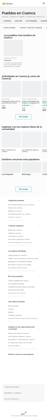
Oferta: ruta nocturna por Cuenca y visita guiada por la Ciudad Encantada (23, 259)
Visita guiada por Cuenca (17, 255)
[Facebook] (20, 407)
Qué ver (18, 21)
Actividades (31, 21)
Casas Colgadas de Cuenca (18, 281)
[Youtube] (29, 407)
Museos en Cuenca (15, 208)
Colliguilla (7, 60)
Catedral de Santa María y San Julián (21, 287)
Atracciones (9, 28)
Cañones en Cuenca (15, 236)
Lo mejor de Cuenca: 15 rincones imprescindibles (20, 344)
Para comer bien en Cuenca (9, 150)
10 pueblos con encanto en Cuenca (21, 339)
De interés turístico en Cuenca (19, 214)
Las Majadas (7, 174)
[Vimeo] (26, 407)
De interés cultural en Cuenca (19, 239)
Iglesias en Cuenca (15, 211)
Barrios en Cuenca (15, 230)
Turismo (7, 21)
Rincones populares (15, 276)
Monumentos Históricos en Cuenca (21, 205)
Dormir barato (13, 306)
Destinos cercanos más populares (20, 159)
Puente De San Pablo (16, 290)
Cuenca (11, 309)
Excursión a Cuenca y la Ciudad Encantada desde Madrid (19, 266)
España (10, 312)
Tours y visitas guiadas (31, 28)
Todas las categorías (16, 226)
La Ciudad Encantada (16, 284)
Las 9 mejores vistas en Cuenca (30, 150)
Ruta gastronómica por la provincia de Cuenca (11, 102)
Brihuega (26, 174)
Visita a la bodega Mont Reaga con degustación (30, 102)
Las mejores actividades (17, 251)
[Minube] (7, 3)
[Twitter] (23, 407)
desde (3, 105)
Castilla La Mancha (15, 315)
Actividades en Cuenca (14, 76)
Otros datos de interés (16, 302)
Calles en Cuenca (14, 233)
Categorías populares (16, 200)
